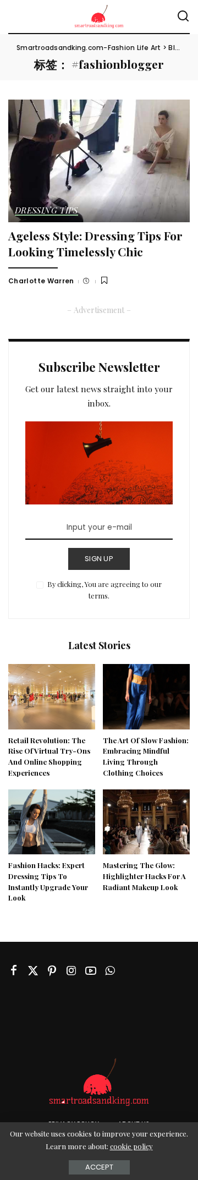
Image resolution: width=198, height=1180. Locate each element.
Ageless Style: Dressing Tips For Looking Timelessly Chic (95, 243)
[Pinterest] (52, 970)
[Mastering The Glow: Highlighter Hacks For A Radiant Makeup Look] (146, 822)
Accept (99, 1167)
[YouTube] (90, 970)
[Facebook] (13, 970)
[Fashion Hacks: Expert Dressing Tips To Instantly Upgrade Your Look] (51, 822)
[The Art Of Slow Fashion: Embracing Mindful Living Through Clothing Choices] (146, 696)
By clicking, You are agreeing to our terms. (104, 590)
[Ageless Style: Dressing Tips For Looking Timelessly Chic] (99, 161)
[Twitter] (33, 970)
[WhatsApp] (110, 970)
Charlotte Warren (41, 281)
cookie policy (131, 1146)
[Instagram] (71, 970)
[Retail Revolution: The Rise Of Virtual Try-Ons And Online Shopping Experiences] (51, 696)
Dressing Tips (46, 211)
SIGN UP (99, 558)
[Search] (183, 16)
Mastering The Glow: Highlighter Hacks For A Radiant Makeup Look (144, 876)
